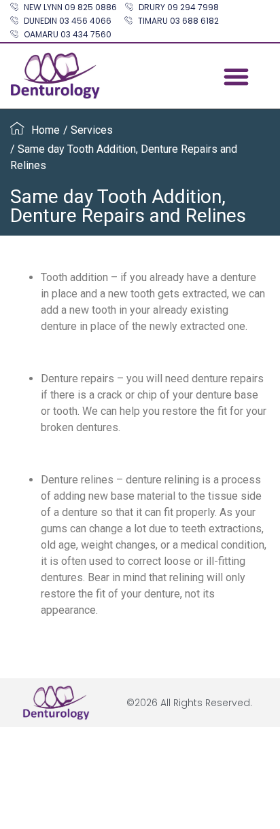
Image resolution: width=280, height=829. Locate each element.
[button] (236, 76)
